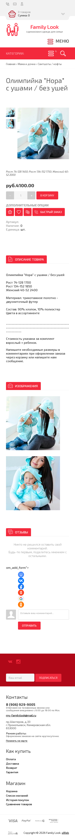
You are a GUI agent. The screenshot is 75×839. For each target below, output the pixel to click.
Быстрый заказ (51, 212)
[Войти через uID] (21, 575)
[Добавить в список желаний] (19, 212)
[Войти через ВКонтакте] (21, 581)
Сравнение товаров (19, 804)
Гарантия (12, 772)
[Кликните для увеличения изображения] (33, 423)
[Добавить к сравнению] (28, 212)
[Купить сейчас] (10, 212)
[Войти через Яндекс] (21, 593)
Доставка (12, 763)
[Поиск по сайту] (63, 53)
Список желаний (17, 795)
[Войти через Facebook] (21, 587)
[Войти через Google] (21, 599)
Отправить (29, 625)
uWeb (65, 832)
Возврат (11, 767)
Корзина (11, 791)
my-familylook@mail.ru (21, 715)
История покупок (17, 800)
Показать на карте (16, 740)
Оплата (11, 759)
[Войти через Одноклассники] (21, 605)
